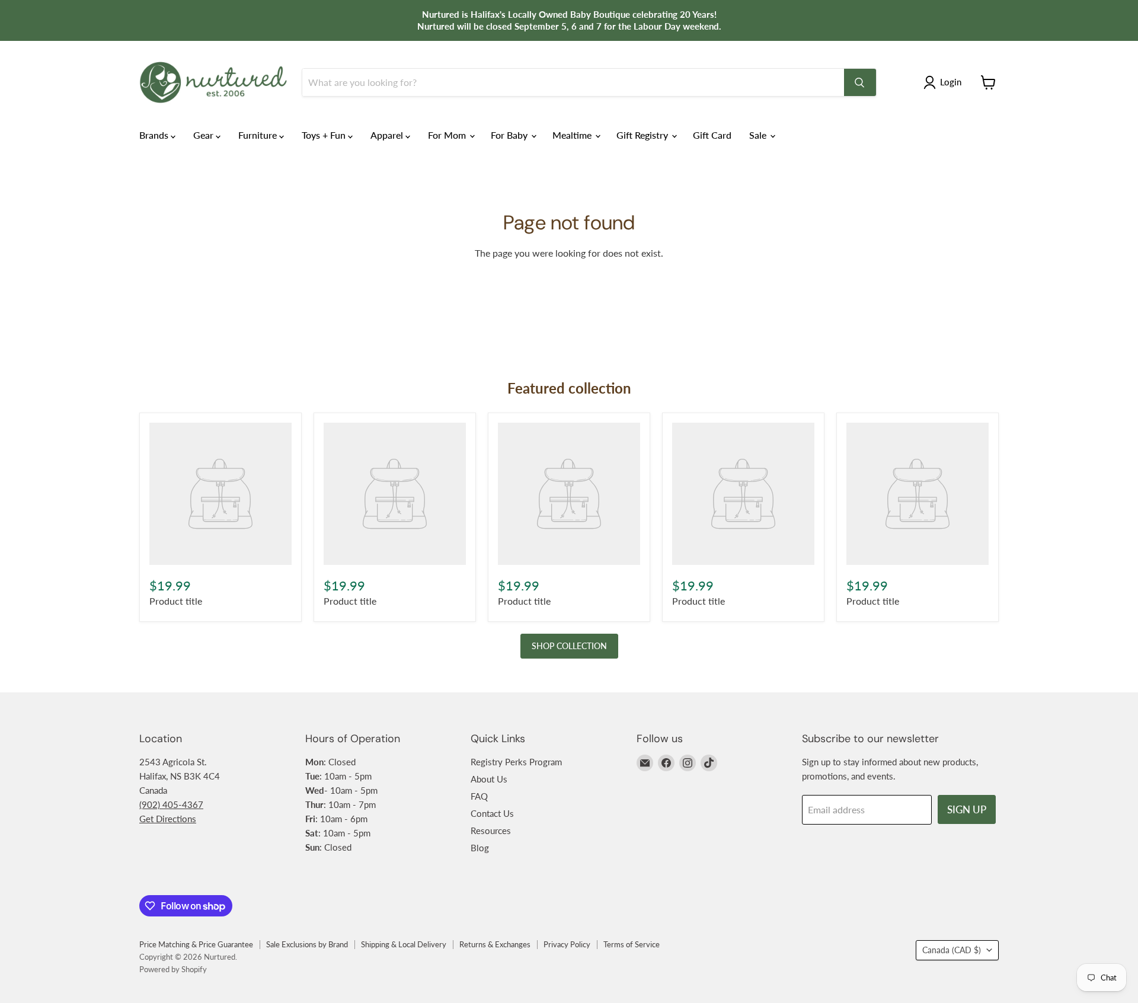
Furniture (258, 134)
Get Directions (167, 818)
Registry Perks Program (516, 761)
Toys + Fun (325, 134)
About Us (489, 779)
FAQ (479, 796)
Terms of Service (631, 944)
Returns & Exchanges (494, 944)
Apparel (387, 134)
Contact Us (492, 813)
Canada (951, 950)
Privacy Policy (567, 944)
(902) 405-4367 (171, 804)
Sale (759, 134)
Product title (175, 600)
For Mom (448, 134)
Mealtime (573, 134)
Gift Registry (643, 134)
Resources (491, 830)
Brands (155, 134)
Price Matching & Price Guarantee (196, 944)
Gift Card (712, 134)
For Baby (510, 134)
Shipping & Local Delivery (403, 944)
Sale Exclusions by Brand (307, 944)
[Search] (860, 82)
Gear (204, 134)
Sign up (966, 809)
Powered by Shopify (173, 969)
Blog (480, 847)
